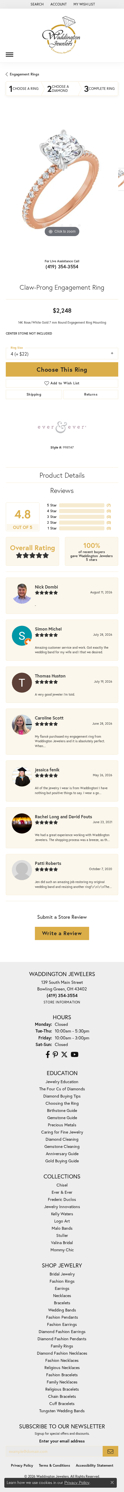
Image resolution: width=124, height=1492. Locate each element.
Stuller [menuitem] (62, 1235)
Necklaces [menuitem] (62, 1295)
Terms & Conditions (54, 1465)
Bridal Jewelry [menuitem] (62, 1274)
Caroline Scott (49, 718)
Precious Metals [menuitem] (62, 1124)
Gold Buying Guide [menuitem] (62, 1160)
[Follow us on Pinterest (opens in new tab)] (55, 1054)
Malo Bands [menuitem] (62, 1228)
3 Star (52, 517)
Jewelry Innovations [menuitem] (62, 1206)
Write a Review (62, 933)
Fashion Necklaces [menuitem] (62, 1360)
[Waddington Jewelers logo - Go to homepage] (62, 35)
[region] (62, 182)
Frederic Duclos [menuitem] (62, 1199)
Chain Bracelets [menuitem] (62, 1396)
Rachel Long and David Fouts (63, 816)
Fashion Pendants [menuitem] (62, 1317)
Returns (90, 394)
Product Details (62, 475)
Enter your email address (62, 1441)
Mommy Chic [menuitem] (62, 1249)
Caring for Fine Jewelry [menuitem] (62, 1132)
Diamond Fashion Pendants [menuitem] (62, 1338)
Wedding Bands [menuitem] (62, 1310)
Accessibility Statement (94, 1465)
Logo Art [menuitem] (62, 1221)
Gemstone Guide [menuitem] (62, 1117)
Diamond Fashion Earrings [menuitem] (62, 1331)
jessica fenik (47, 769)
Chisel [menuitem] (62, 1185)
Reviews (62, 490)
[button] (36, 4)
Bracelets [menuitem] (62, 1302)
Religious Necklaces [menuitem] (62, 1367)
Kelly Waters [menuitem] (62, 1213)
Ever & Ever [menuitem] (62, 1192)
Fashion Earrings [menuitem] (62, 1324)
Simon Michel (48, 629)
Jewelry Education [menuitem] (62, 1081)
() (109, 505)
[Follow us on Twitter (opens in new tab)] (64, 1054)
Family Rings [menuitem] (62, 1346)
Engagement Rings (24, 74)
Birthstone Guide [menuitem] (62, 1110)
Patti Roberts (48, 863)
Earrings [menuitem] (62, 1288)
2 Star (52, 522)
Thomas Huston (50, 676)
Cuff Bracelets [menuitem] (62, 1403)
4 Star (52, 511)
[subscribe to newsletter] (110, 1451)
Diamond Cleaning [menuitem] (62, 1139)
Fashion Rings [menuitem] (62, 1281)
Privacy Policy (22, 1465)
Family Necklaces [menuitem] (62, 1382)
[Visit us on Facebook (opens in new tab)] (48, 1054)
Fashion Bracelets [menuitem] (62, 1374)
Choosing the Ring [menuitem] (62, 1103)
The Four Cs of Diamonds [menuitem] (62, 1089)
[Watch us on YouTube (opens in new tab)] (74, 1054)
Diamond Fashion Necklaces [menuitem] (62, 1353)
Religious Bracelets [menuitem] (62, 1389)
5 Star (52, 505)
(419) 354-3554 (62, 266)
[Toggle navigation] (9, 52)
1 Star (52, 528)
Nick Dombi (46, 587)
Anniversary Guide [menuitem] (62, 1153)
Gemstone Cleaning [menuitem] (62, 1146)
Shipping (34, 394)
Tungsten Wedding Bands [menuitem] (62, 1410)
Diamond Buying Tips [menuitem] (62, 1096)
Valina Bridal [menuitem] (62, 1242)
